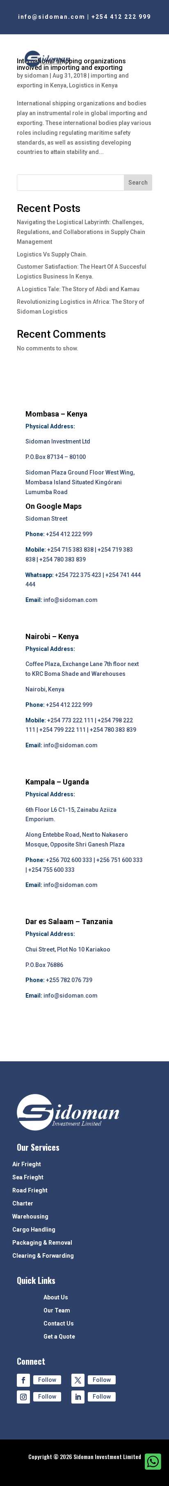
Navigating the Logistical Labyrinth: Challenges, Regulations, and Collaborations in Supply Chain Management (81, 232)
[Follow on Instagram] (23, 1397)
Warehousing (30, 1217)
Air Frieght (26, 1164)
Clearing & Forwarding (43, 1256)
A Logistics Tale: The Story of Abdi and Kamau (78, 289)
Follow (47, 1380)
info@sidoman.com (51, 16)
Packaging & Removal (42, 1243)
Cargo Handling (33, 1230)
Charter (22, 1204)
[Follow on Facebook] (23, 1380)
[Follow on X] (77, 1380)
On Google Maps (53, 506)
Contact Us (58, 1324)
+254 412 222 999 (121, 16)
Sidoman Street (46, 518)
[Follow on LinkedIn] (77, 1397)
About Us (55, 1297)
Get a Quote (59, 1337)
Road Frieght (30, 1190)
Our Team (56, 1311)
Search (138, 182)
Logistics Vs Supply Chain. (52, 254)
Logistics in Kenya (93, 85)
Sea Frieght (27, 1177)
